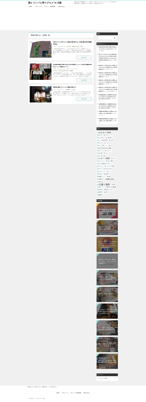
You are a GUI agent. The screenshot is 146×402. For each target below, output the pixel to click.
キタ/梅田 (68, 89)
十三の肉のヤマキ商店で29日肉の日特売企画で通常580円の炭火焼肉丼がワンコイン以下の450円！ (107, 311)
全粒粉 (106, 173)
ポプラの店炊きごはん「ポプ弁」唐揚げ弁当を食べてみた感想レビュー (107, 328)
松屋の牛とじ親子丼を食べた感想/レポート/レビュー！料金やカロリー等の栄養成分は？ (108, 67)
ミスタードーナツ (102, 171)
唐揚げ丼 (101, 179)
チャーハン (111, 163)
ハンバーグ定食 (110, 166)
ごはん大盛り (101, 137)
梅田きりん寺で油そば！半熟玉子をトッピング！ (107, 294)
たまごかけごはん (102, 142)
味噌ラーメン (102, 176)
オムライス (101, 150)
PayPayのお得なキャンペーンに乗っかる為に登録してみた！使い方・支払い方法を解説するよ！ (107, 211)
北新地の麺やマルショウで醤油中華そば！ (65, 87)
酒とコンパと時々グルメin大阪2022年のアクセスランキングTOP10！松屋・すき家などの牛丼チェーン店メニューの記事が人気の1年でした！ (107, 244)
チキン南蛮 (110, 161)
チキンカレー (101, 160)
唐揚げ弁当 (101, 181)
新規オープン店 (75, 46)
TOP (38, 386)
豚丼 (106, 192)
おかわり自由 (105, 132)
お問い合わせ (61, 6)
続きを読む (84, 57)
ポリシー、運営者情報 (50, 6)
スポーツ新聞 (104, 158)
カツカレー (108, 150)
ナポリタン (101, 166)
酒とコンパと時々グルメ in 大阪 (45, 2)
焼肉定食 (100, 189)
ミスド (110, 171)
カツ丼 (101, 153)
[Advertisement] (73, 19)
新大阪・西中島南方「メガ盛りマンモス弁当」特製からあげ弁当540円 (107, 278)
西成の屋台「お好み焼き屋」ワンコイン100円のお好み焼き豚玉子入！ (107, 227)
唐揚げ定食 (110, 179)
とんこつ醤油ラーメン (103, 145)
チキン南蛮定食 (102, 163)
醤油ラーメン (102, 194)
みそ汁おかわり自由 (105, 148)
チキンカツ (115, 158)
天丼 (114, 184)
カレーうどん (108, 153)
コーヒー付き (102, 155)
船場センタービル (109, 189)
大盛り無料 (104, 184)
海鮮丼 (114, 187)
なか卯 (111, 145)
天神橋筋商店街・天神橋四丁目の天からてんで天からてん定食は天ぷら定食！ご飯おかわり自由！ (108, 96)
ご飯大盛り (109, 137)
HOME (30, 6)
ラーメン (69, 46)
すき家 (112, 140)
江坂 (81, 46)
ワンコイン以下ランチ (63, 70)
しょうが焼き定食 (103, 140)
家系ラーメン (101, 186)
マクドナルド (109, 169)
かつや (100, 135)
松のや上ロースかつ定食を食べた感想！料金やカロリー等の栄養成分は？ (107, 361)
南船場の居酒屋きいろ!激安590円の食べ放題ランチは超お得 (107, 344)
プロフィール (38, 6)
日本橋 (71, 70)
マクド (100, 168)
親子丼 (100, 192)
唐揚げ (109, 176)
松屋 (108, 187)
